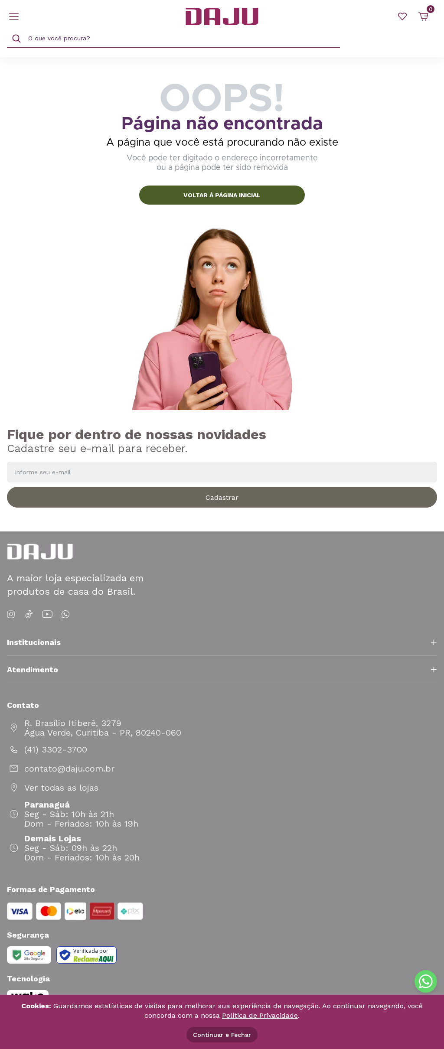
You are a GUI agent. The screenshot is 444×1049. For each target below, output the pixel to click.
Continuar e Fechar (222, 1034)
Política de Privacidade (260, 1015)
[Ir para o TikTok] (29, 614)
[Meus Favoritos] (402, 16)
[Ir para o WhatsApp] (65, 614)
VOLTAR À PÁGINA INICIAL (222, 195)
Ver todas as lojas (61, 787)
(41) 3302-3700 (55, 749)
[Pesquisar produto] (16, 38)
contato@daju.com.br (69, 768)
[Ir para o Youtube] (47, 614)
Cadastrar (222, 497)
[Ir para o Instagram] (12, 614)
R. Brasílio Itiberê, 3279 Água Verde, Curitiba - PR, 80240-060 (102, 727)
